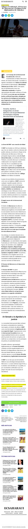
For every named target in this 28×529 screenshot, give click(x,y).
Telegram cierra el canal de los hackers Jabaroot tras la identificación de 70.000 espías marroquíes (10, 462)
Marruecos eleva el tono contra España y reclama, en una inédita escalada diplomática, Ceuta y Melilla (10, 471)
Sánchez (11, 406)
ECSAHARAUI (5, 12)
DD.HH (6, 405)
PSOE (20, 405)
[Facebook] (2, 15)
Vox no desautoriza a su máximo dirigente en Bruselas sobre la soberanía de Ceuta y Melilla (10, 448)
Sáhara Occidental (5, 5)
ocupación (11, 405)
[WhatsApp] (9, 15)
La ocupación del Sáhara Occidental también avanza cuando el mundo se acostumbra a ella (10, 431)
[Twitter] (5, 15)
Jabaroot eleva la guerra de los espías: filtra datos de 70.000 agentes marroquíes (9, 497)
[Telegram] (12, 15)
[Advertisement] (14, 55)
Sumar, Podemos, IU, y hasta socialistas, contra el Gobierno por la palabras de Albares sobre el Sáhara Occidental (7, 419)
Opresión (15, 405)
